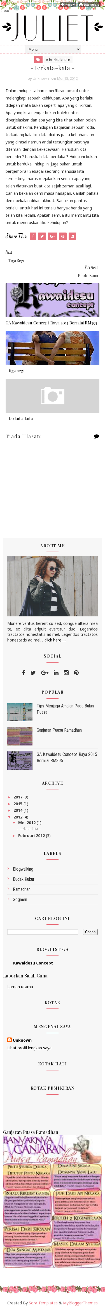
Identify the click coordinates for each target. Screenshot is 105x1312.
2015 (18, 803)
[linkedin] (56, 673)
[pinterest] (76, 673)
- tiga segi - (16, 370)
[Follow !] (68, 4)
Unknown (22, 1040)
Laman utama (20, 986)
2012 (18, 817)
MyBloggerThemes (80, 1303)
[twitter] (33, 673)
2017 (18, 797)
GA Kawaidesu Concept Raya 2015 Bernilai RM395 (51, 323)
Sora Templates (43, 1303)
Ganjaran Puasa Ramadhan (59, 730)
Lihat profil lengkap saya (29, 1047)
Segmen (20, 899)
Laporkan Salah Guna (25, 975)
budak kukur (23, 879)
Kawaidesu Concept (33, 963)
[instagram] (66, 673)
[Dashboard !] (89, 4)
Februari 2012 (32, 835)
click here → (55, 640)
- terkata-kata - (21, 418)
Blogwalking (23, 869)
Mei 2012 (27, 822)
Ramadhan (22, 889)
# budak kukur (58, 59)
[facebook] (23, 673)
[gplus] (44, 673)
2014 (18, 810)
